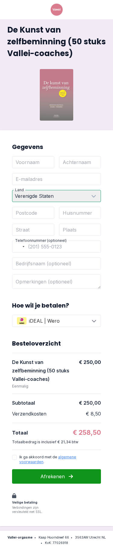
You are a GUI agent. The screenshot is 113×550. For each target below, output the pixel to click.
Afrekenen (53, 476)
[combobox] (19, 246)
